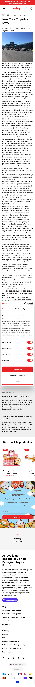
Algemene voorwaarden (11, 610)
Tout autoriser (17, 369)
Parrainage (6, 652)
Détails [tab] (17, 309)
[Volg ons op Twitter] (8, 658)
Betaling (5, 631)
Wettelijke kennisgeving (11, 614)
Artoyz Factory (8, 621)
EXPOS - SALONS (20, 15)
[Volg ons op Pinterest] (18, 658)
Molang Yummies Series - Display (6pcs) (12, 472)
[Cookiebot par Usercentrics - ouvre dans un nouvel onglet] (25, 303)
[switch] (30, 348)
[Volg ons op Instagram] (13, 658)
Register (17, 517)
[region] (17, 537)
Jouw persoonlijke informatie (13, 617)
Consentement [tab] (7, 309)
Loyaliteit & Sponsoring (11, 648)
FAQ (3, 638)
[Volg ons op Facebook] (3, 658)
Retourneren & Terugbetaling (13, 645)
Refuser (17, 382)
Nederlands (16, 669)
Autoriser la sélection (17, 375)
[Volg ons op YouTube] (23, 658)
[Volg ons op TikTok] (29, 658)
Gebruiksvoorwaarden (11, 641)
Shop (4, 607)
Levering (5, 634)
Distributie (6, 624)
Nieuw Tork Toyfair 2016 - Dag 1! (16, 396)
